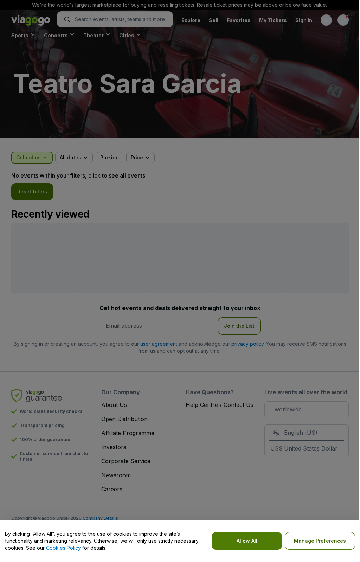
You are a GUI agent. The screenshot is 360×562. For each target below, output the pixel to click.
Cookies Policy (63, 548)
